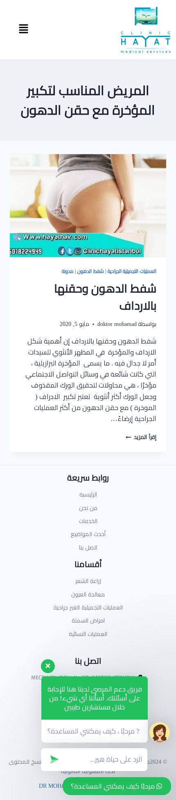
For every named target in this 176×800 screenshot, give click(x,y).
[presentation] (88, 206)
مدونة (68, 271)
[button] (23, 29)
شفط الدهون (90, 271)
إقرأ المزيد (141, 437)
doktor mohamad (117, 324)
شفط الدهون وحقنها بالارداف (105, 297)
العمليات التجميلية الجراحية (132, 271)
